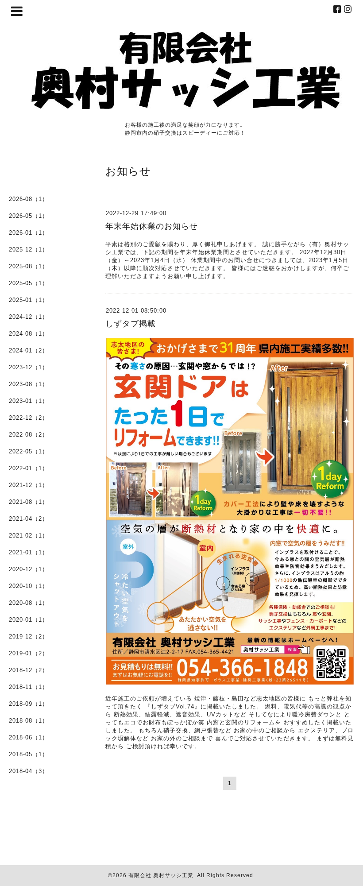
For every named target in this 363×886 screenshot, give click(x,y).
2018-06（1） (28, 737)
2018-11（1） (28, 687)
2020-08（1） (28, 603)
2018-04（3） (28, 771)
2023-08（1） (28, 384)
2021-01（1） (28, 552)
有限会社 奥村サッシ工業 (160, 875)
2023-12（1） (28, 367)
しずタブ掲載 (130, 323)
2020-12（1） (28, 569)
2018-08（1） (28, 720)
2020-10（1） (28, 586)
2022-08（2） (28, 434)
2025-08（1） (28, 266)
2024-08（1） (28, 333)
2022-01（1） (28, 468)
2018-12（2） (28, 670)
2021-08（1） (28, 502)
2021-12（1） (28, 485)
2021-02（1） (28, 535)
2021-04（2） (28, 518)
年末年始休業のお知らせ (151, 226)
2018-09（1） (28, 703)
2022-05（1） (28, 451)
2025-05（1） (28, 283)
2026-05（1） (28, 216)
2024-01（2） (28, 350)
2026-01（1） (28, 232)
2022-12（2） (28, 417)
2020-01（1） (28, 619)
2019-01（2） (28, 653)
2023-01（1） (28, 401)
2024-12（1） (28, 316)
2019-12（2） (28, 636)
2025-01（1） (28, 300)
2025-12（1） (28, 249)
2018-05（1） (28, 754)
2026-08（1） (28, 199)
